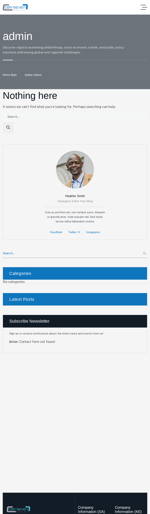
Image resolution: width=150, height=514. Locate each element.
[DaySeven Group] (15, 7)
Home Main (10, 74)
